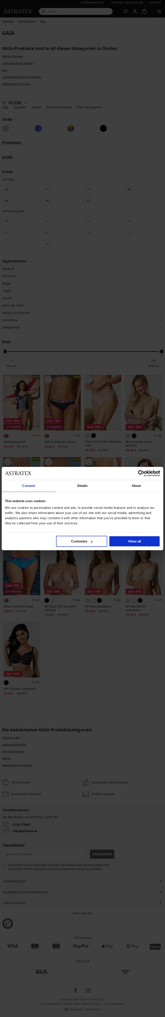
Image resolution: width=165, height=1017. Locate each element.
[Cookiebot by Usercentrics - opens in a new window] (141, 473)
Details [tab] (82, 485)
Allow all (134, 541)
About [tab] (136, 485)
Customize (79, 541)
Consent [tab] (28, 485)
